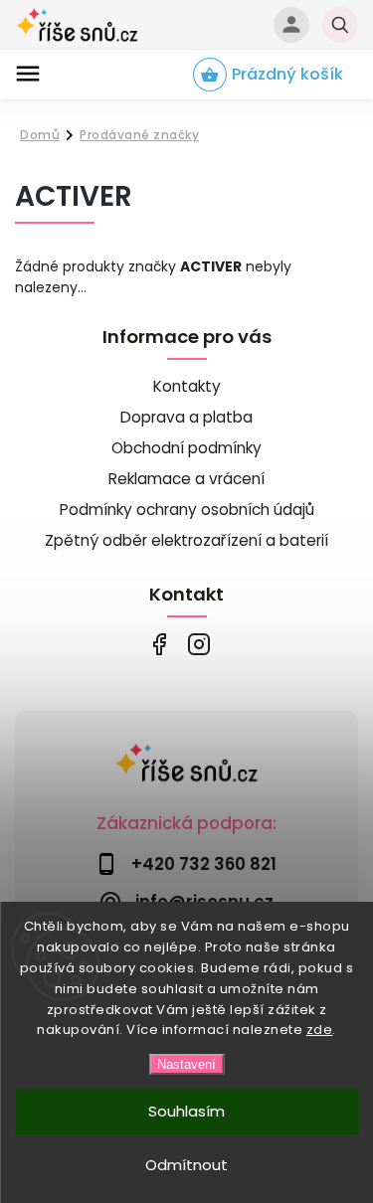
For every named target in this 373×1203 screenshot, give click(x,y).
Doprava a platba (186, 417)
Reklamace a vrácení (186, 478)
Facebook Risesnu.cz (159, 644)
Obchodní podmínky (186, 447)
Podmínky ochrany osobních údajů (187, 509)
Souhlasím (186, 1111)
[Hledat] (340, 25)
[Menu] (28, 73)
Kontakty (187, 386)
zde (319, 1029)
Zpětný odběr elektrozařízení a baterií (186, 540)
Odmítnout (186, 1164)
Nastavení (186, 1064)
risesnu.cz (199, 644)
